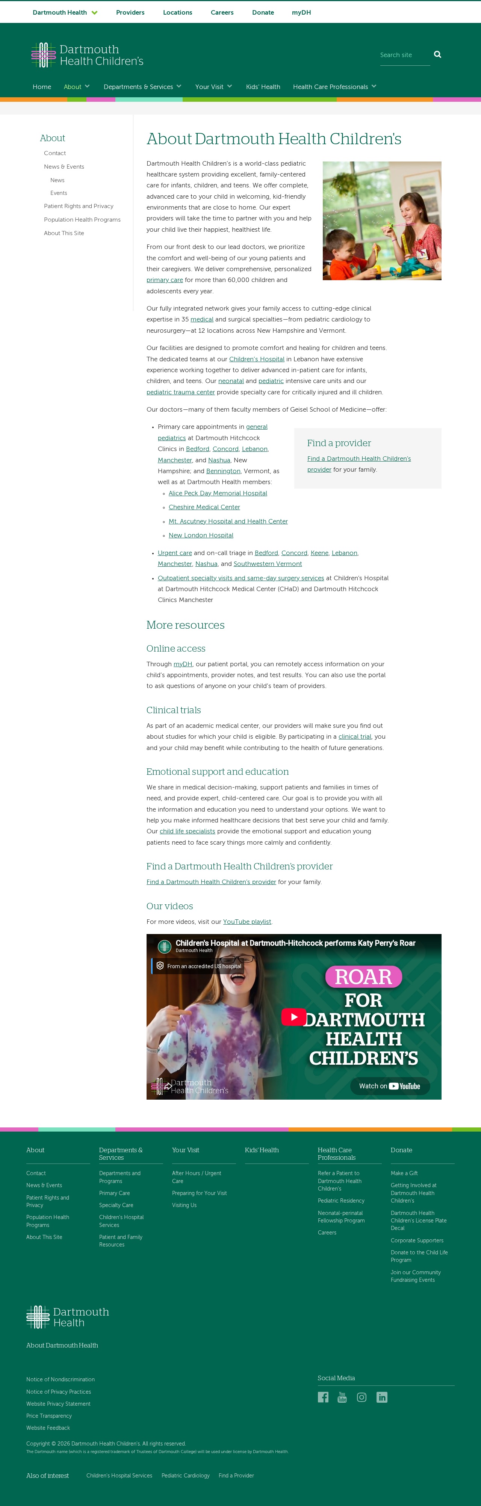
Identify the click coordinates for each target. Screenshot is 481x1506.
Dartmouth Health (60, 13)
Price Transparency (49, 1416)
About (73, 87)
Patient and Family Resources (120, 1241)
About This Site (64, 234)
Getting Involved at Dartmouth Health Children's (414, 1193)
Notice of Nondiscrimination (60, 1379)
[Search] (438, 56)
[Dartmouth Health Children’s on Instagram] (363, 1397)
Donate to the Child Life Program (419, 1256)
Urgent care (175, 553)
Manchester (175, 460)
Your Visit (209, 87)
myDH (301, 13)
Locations (177, 13)
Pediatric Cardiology (186, 1476)
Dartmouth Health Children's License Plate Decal (419, 1221)
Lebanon (255, 449)
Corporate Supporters (417, 1240)
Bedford (197, 449)
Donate (263, 13)
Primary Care (114, 1193)
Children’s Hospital (256, 359)
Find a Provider (236, 1476)
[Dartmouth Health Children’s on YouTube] (344, 1397)
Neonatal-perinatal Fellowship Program (341, 1217)
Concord (226, 449)
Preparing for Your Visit (199, 1193)
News (57, 181)
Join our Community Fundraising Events (416, 1276)
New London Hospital (201, 536)
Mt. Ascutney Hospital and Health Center (228, 522)
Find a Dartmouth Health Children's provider (211, 882)
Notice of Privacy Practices (58, 1392)
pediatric (271, 381)
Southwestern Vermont (268, 564)
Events (58, 193)
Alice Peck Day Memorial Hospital (218, 493)
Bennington (223, 471)
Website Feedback (48, 1428)
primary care (165, 280)
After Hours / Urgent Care (196, 1177)
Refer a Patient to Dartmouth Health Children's (340, 1181)
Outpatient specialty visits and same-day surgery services (241, 578)
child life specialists (187, 831)
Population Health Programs (82, 220)
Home (42, 87)
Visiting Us (184, 1205)
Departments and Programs (120, 1177)
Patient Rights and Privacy (78, 207)
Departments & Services (138, 87)
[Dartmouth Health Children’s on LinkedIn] (383, 1397)
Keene (319, 553)
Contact (55, 154)
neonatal (231, 381)
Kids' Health (263, 87)
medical (202, 320)
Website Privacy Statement (58, 1404)
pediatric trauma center (181, 392)
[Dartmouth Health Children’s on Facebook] (324, 1397)
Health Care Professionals (330, 87)
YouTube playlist (247, 922)
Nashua (219, 460)
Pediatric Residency (341, 1201)
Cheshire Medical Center (204, 507)
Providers (130, 13)
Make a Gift (404, 1173)
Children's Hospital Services (121, 1221)
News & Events (64, 167)
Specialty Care (116, 1205)
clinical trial (355, 737)
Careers (222, 13)
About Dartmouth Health (62, 1345)
